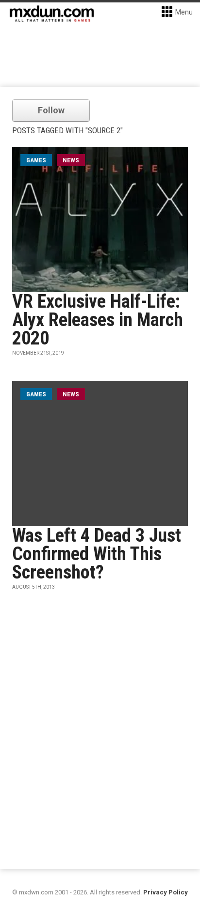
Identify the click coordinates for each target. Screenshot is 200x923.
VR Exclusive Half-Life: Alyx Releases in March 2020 (97, 320)
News (71, 160)
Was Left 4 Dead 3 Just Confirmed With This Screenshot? (96, 554)
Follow (51, 110)
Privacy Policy (165, 892)
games (36, 160)
